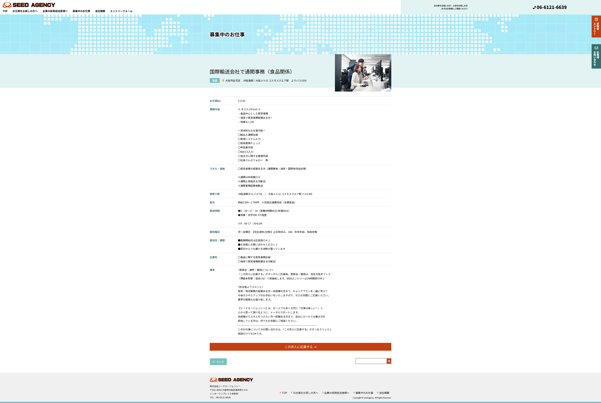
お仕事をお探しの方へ (25, 11)
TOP (5, 11)
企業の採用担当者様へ (55, 11)
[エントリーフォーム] (596, 26)
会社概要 (100, 11)
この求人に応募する (299, 346)
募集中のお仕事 (81, 11)
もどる (220, 361)
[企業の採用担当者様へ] (596, 56)
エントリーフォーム (121, 11)
